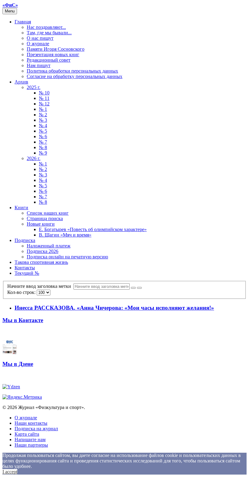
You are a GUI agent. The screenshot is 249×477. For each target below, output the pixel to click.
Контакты (25, 267)
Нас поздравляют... (46, 27)
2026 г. (33, 158)
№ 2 (43, 114)
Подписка (25, 240)
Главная (23, 21)
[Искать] (133, 288)
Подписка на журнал (36, 428)
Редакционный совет (48, 60)
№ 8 (43, 147)
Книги (21, 207)
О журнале (38, 43)
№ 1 (43, 109)
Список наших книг (48, 213)
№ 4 (43, 125)
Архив (21, 81)
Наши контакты (31, 423)
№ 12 (44, 103)
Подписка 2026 (42, 251)
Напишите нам (30, 439)
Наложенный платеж (48, 245)
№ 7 (43, 142)
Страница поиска (45, 218)
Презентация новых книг (53, 54)
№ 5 (43, 131)
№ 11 (44, 98)
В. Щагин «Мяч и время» (65, 234)
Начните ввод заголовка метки (40, 286)
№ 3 (43, 120)
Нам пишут (38, 65)
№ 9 (43, 152)
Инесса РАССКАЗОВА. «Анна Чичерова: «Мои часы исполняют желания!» (114, 308)
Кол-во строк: (22, 292)
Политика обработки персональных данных (72, 70)
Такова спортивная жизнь (41, 262)
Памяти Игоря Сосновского (55, 49)
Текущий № (27, 273)
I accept (9, 471)
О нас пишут (40, 38)
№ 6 (43, 136)
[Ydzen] (11, 386)
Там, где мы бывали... (49, 32)
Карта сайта (27, 434)
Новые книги (41, 224)
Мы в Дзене (17, 364)
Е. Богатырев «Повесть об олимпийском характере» (93, 229)
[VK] (9, 352)
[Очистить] (139, 288)
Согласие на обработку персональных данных (74, 76)
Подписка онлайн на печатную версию (67, 256)
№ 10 (44, 92)
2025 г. (33, 87)
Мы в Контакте (22, 320)
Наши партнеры (31, 445)
